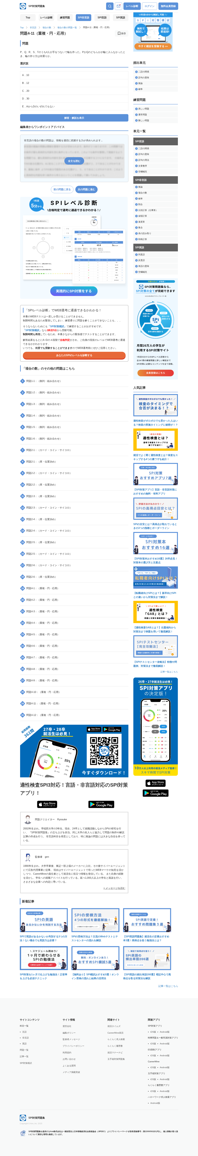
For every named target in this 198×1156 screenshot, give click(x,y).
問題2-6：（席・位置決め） (39, 577)
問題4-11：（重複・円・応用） (41, 703)
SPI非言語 (83, 17)
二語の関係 (143, 71)
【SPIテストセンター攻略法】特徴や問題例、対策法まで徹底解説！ (155, 664)
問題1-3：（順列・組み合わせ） (42, 404)
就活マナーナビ (115, 1052)
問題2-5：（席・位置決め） (39, 542)
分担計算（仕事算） (148, 210)
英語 (24, 1043)
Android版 (165, 1032)
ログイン (150, 6)
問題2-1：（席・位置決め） (39, 461)
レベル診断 (132, 6)
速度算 (141, 222)
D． (25, 98)
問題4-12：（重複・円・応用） (41, 715)
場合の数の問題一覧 (67, 27)
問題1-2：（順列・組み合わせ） (42, 392)
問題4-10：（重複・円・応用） (41, 692)
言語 (24, 1032)
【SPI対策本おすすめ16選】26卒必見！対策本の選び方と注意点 (155, 560)
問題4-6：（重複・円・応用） (40, 646)
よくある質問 (69, 1065)
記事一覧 (24, 1056)
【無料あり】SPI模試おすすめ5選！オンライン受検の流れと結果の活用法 (95, 976)
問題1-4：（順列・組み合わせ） (42, 415)
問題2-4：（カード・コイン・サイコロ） (46, 530)
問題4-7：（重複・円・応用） (40, 657)
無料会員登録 (168, 6)
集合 (140, 227)
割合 (140, 204)
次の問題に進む (86, 189)
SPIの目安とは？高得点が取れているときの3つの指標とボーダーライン (155, 526)
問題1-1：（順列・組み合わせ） (42, 381)
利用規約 (67, 1052)
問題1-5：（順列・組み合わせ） (42, 427)
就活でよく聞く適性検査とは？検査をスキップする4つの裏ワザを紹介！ (155, 457)
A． (25, 75)
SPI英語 (120, 17)
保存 (123, 33)
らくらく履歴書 (115, 1046)
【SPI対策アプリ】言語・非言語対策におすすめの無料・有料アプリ (155, 491)
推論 (140, 83)
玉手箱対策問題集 (116, 1059)
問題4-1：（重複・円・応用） (40, 588)
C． (25, 91)
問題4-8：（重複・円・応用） (40, 669)
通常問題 (142, 114)
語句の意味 (143, 77)
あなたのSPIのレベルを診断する (74, 355)
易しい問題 (143, 108)
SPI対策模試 (26, 1063)
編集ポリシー (69, 1033)
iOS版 (153, 1032)
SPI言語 (102, 17)
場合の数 (47, 27)
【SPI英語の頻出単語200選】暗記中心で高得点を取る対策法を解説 (147, 976)
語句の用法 (143, 160)
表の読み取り (144, 233)
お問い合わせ (69, 1059)
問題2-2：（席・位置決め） (39, 484)
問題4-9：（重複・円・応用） (40, 680)
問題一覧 (24, 1050)
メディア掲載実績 (71, 1072)
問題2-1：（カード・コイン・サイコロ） (47, 450)
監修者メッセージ (71, 1039)
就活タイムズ (114, 1026)
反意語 (141, 260)
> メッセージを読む (114, 888)
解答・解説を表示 (74, 118)
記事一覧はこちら (169, 671)
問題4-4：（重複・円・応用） (40, 623)
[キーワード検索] (110, 6)
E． (38, 106)
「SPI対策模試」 (57, 326)
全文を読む (74, 161)
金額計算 (142, 216)
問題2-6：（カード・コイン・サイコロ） (46, 565)
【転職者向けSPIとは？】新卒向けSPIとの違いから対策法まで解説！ (154, 595)
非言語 (33, 27)
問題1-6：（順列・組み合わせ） (42, 438)
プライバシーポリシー (73, 1046)
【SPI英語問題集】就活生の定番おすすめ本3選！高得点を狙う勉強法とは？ (146, 938)
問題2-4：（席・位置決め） (39, 519)
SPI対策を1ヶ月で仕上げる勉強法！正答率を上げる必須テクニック (43, 976)
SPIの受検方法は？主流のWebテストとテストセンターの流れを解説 (94, 938)
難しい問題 (143, 120)
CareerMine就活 (115, 1033)
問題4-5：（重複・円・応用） (40, 634)
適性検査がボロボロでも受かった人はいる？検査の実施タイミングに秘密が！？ (155, 422)
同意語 (141, 254)
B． (25, 83)
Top (28, 17)
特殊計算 (142, 239)
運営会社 (67, 1026)
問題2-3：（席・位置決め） (39, 496)
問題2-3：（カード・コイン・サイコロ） (46, 507)
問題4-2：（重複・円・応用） (40, 600)
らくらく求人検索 (116, 1039)
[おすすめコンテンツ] (118, 6)
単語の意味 (143, 266)
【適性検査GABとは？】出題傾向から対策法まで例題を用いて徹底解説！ (154, 629)
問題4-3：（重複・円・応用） (40, 611)
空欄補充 (142, 171)
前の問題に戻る (62, 189)
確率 (140, 89)
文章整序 (142, 166)
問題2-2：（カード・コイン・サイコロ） (47, 473)
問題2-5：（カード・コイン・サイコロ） (46, 554)
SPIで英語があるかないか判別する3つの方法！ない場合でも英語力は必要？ (43, 938)
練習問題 (65, 17)
